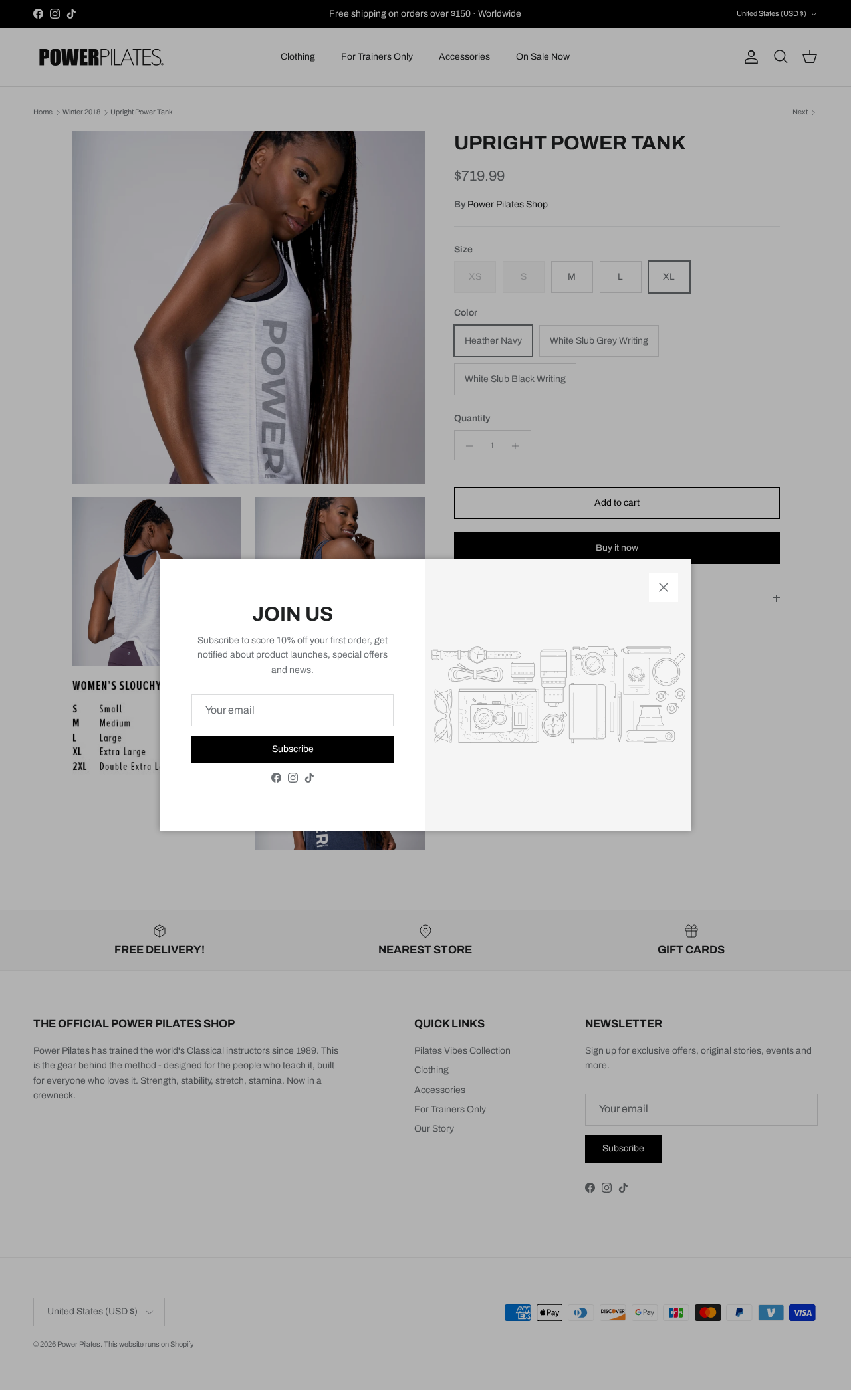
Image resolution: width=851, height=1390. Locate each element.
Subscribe (293, 749)
